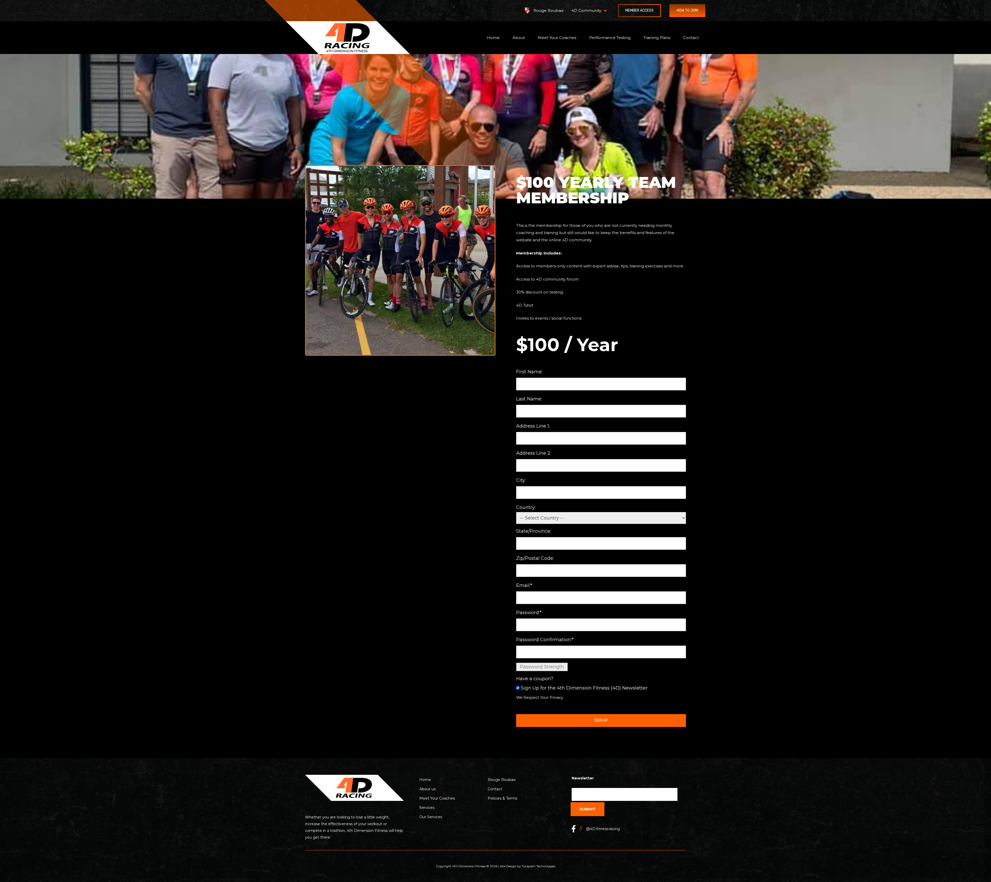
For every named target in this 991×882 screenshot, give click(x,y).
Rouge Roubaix (548, 10)
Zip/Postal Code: (535, 558)
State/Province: (533, 531)
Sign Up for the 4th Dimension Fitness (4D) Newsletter (584, 688)
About (519, 37)
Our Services (430, 817)
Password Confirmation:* (544, 640)
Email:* (524, 585)
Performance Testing (609, 37)
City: (521, 480)
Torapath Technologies (538, 866)
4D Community (586, 10)
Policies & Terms (502, 798)
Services (426, 807)
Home (493, 37)
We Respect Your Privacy (539, 697)
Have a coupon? (534, 679)
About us (427, 789)
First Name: (529, 372)
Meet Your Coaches (557, 37)
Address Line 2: (533, 453)
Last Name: (529, 399)
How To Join (687, 10)
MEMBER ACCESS (639, 10)
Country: (526, 507)
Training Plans (656, 37)
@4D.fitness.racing (603, 828)
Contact (691, 37)
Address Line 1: (533, 426)
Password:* (528, 612)
